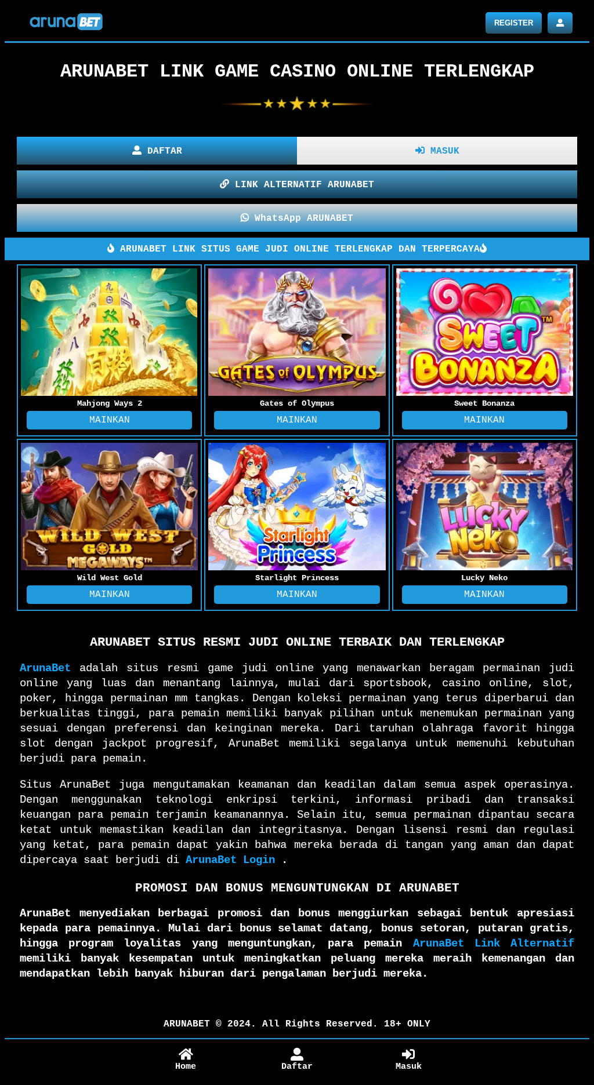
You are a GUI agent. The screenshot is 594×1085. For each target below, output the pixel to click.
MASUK (442, 151)
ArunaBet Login (230, 860)
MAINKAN (109, 420)
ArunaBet (45, 668)
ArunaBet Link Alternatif (493, 943)
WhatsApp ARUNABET (301, 218)
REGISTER (513, 23)
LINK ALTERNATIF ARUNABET (301, 185)
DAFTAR (162, 151)
